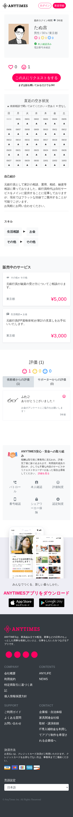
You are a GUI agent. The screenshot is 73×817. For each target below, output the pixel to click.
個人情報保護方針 (15, 696)
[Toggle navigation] (68, 5)
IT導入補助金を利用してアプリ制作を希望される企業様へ (53, 735)
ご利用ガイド (12, 711)
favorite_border (10, 67)
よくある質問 (12, 717)
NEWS (43, 679)
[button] (15, 487)
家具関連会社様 (49, 717)
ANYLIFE (45, 673)
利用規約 (10, 679)
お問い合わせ (12, 723)
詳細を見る (43, 473)
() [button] (18, 381)
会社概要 (10, 673)
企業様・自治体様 (50, 711)
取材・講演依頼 (49, 723)
